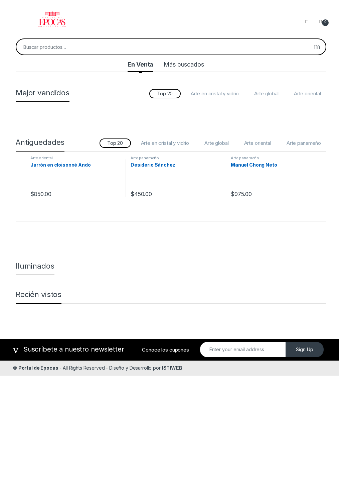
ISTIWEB (172, 368)
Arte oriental (307, 93)
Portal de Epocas (38, 368)
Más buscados (184, 64)
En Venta (140, 64)
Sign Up (304, 349)
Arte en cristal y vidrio (215, 93)
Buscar (317, 47)
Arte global (266, 93)
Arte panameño (304, 143)
